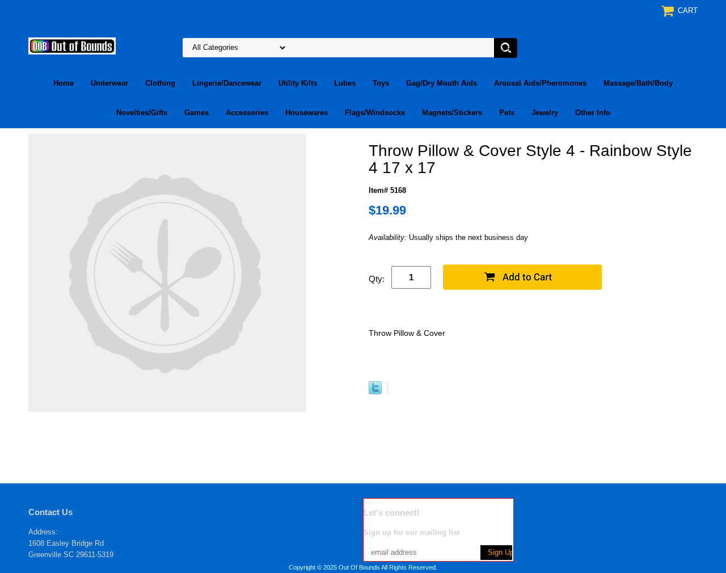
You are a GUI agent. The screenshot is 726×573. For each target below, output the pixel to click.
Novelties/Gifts (141, 112)
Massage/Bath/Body (638, 83)
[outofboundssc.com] (72, 45)
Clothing (160, 83)
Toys (381, 83)
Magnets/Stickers (452, 112)
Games (196, 112)
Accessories (247, 112)
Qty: (377, 279)
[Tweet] (375, 391)
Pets (506, 112)
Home (63, 83)
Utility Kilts (297, 83)
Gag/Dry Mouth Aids (441, 83)
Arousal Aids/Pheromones (540, 83)
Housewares (306, 112)
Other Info (592, 112)
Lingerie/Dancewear (226, 83)
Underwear (109, 83)
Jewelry (544, 112)
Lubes (345, 83)
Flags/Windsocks (375, 112)
